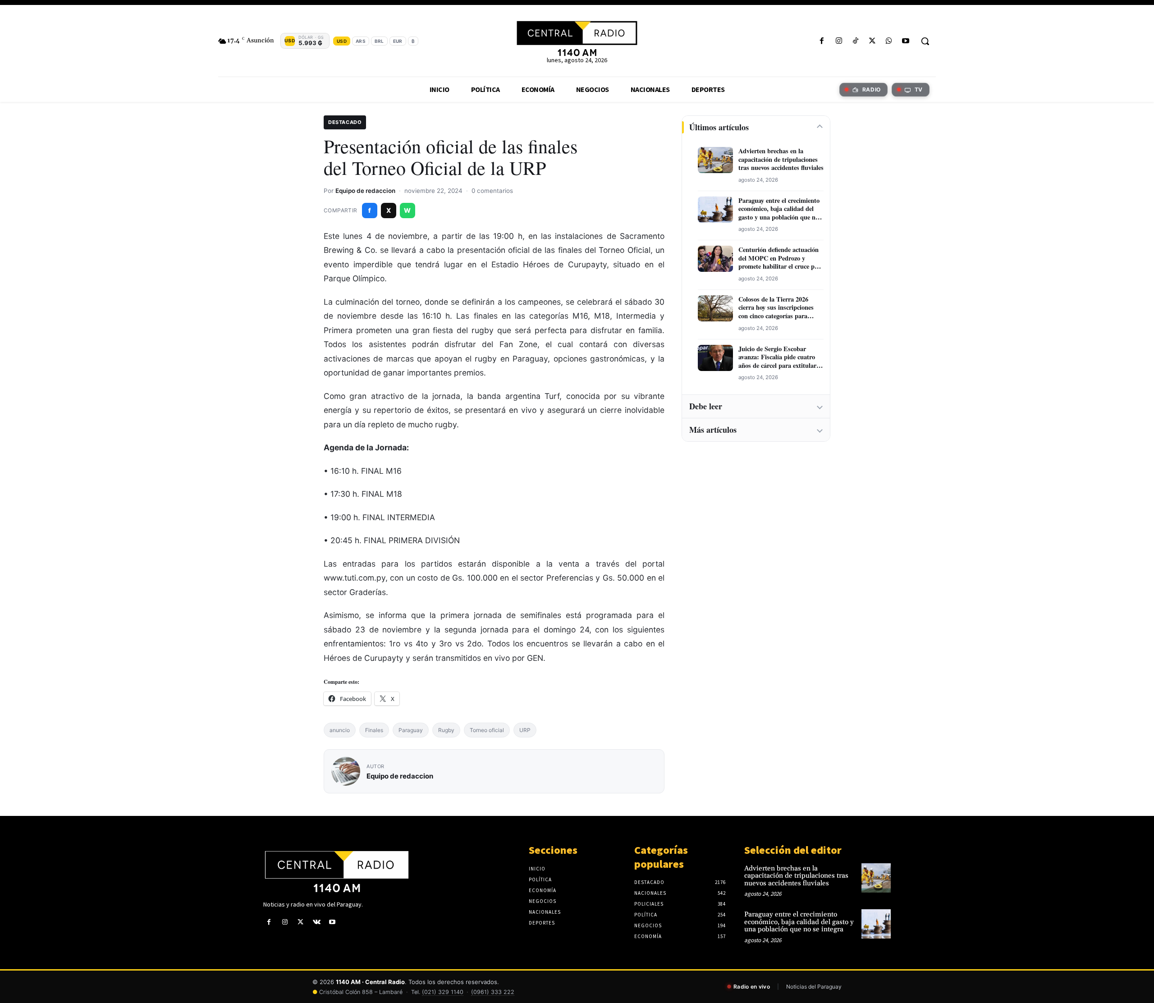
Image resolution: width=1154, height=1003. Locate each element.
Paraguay (410, 730)
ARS (361, 41)
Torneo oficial (487, 730)
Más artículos (713, 429)
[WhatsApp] (889, 41)
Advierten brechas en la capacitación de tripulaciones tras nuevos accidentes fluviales (781, 159)
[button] (925, 41)
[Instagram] (839, 41)
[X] (872, 41)
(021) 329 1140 (442, 992)
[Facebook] (822, 41)
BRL (379, 41)
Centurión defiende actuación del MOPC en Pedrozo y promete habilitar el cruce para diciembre (781, 258)
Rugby (446, 730)
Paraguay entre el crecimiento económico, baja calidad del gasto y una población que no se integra (779, 209)
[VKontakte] (316, 922)
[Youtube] (906, 41)
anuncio (340, 730)
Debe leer (705, 406)
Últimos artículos (719, 127)
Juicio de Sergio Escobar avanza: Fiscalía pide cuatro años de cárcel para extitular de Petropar (777, 357)
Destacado (345, 122)
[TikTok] (855, 41)
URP (525, 730)
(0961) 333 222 (492, 992)
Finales (374, 730)
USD (342, 41)
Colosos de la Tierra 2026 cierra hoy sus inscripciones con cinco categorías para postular (776, 308)
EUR (398, 41)
